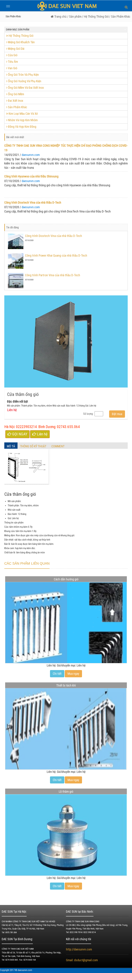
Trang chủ (60, 16)
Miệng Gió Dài (15, 48)
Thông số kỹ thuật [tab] (33, 446)
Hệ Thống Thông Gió (20, 35)
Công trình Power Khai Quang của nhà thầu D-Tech (56, 255)
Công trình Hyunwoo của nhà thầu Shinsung (31, 176)
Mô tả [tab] (11, 446)
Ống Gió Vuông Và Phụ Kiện (24, 81)
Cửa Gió (12, 55)
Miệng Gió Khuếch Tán (21, 42)
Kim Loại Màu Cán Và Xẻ (23, 113)
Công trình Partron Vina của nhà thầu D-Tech (52, 275)
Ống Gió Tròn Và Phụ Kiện (23, 74)
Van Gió (12, 68)
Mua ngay (73, 673)
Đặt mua (117, 414)
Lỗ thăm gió (66, 791)
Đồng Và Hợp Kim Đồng (21, 126)
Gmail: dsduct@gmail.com (82, 960)
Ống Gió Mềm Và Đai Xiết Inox (25, 87)
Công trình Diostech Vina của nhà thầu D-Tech (32, 202)
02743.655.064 (68, 427)
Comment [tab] (57, 446)
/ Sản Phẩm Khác (119, 16)
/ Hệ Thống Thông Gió (95, 16)
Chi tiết (57, 673)
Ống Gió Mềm (15, 94)
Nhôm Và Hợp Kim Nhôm (22, 120)
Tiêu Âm (12, 61)
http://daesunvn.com (79, 949)
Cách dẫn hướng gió (66, 579)
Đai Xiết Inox (15, 100)
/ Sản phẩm (74, 16)
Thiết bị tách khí (66, 685)
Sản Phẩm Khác (17, 107)
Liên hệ (41, 434)
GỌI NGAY (19, 434)
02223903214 (26, 427)
